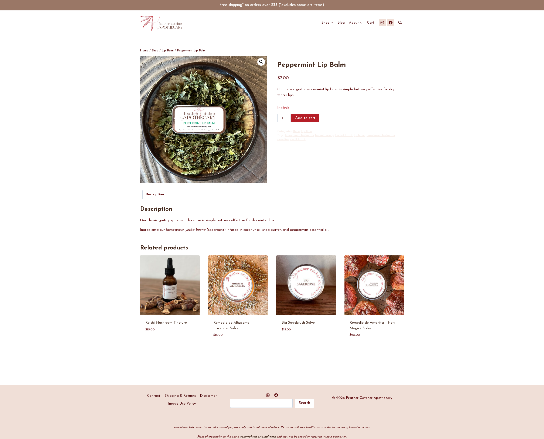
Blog (341, 22)
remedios (283, 139)
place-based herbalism (380, 135)
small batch (298, 139)
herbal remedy (324, 135)
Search (304, 403)
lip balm (359, 135)
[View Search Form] (400, 22)
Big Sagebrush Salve (298, 322)
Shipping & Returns (180, 396)
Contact (153, 396)
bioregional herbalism (299, 135)
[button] (261, 62)
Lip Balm (306, 131)
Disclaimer (208, 396)
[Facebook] (390, 22)
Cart (370, 22)
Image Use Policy (182, 403)
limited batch (344, 135)
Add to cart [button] (156, 342)
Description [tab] (155, 194)
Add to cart (305, 118)
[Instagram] (382, 22)
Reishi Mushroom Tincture (166, 322)
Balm (296, 131)
